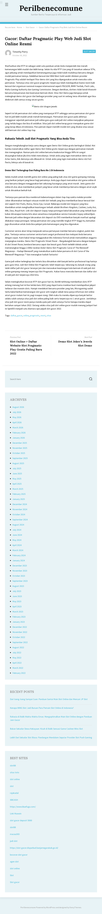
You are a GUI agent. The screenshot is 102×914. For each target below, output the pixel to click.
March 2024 (17, 550)
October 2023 (18, 575)
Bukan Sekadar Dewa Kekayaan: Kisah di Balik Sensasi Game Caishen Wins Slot (46, 728)
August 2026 (18, 407)
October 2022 (18, 637)
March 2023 (17, 611)
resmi (43, 315)
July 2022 (16, 652)
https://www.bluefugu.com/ (23, 806)
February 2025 (19, 494)
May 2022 (16, 657)
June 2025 (17, 473)
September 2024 (20, 519)
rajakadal (14, 793)
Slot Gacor (30, 27)
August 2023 (18, 586)
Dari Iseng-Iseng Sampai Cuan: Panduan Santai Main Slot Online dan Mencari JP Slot (49, 699)
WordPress (50, 907)
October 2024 (18, 514)
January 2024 (18, 560)
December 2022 (19, 627)
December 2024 (19, 504)
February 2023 (19, 616)
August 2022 (18, 647)
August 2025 (18, 463)
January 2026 (18, 437)
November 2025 (19, 448)
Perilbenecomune (51, 8)
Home (19, 27)
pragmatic (34, 315)
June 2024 (17, 534)
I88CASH (14, 799)
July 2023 (16, 591)
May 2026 (16, 417)
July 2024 (16, 529)
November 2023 (19, 570)
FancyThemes (75, 907)
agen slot (14, 861)
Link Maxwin (15, 813)
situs (49, 315)
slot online (15, 779)
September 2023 (20, 580)
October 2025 (18, 453)
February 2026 (19, 432)
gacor (19, 315)
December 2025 (19, 442)
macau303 (15, 834)
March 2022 (17, 667)
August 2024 (18, 524)
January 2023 (18, 621)
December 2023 (19, 565)
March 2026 (17, 427)
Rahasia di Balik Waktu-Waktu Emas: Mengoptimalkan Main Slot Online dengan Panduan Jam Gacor (51, 718)
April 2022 (17, 662)
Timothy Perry (20, 51)
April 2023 (17, 606)
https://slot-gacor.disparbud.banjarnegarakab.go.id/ (34, 847)
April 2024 (17, 545)
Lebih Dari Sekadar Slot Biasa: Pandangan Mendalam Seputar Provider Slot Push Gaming (51, 737)
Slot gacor (15, 882)
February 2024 (19, 555)
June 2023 (17, 596)
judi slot (13, 841)
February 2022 (19, 673)
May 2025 (16, 478)
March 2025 (17, 488)
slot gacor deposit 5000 (21, 820)
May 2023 (16, 601)
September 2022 (20, 642)
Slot (12, 875)
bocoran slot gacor (18, 854)
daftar (13, 315)
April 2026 (17, 422)
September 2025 (20, 458)
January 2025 (18, 499)
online (26, 315)
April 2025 (17, 483)
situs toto (14, 772)
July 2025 (16, 468)
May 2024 (16, 540)
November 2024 (19, 509)
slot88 (13, 765)
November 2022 (19, 632)
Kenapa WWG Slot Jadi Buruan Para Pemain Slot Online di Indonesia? (42, 707)
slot (12, 786)
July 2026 (16, 412)
